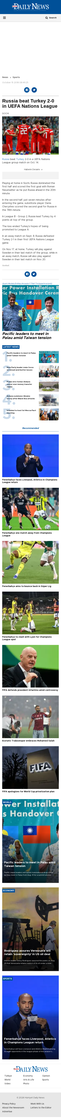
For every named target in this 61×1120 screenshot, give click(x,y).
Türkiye (8, 1076)
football (5, 265)
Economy (28, 1076)
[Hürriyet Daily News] (30, 7)
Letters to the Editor (40, 1108)
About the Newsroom (13, 1108)
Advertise (7, 1112)
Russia (5, 159)
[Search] (46, 17)
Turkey (20, 159)
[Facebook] (26, 90)
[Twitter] (34, 90)
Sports (16, 77)
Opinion (46, 1076)
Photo (26, 1084)
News (5, 77)
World (7, 1080)
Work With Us (37, 1104)
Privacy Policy (9, 1104)
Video (7, 1084)
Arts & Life (28, 1080)
